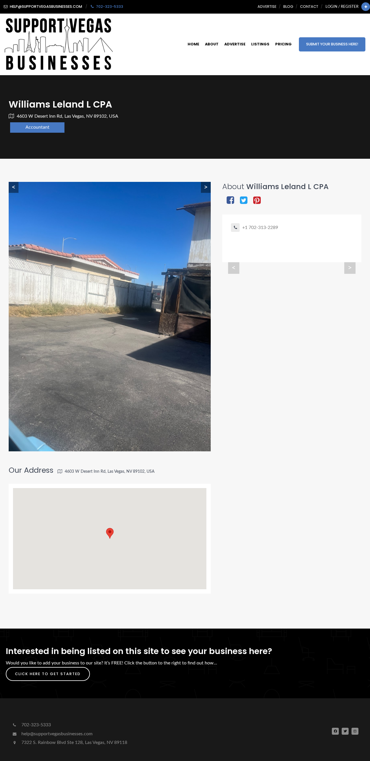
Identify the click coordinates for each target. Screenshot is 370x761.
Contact (309, 6)
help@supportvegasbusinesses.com (56, 734)
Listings (260, 44)
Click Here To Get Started (48, 673)
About (212, 44)
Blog (288, 6)
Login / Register (341, 6)
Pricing (283, 44)
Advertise (267, 6)
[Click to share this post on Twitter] (243, 201)
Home (193, 44)
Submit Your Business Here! (332, 44)
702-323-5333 (35, 725)
